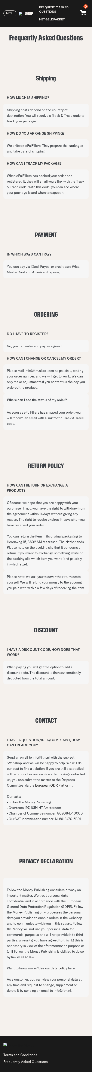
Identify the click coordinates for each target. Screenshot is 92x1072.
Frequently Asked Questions (53, 9)
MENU (9, 13)
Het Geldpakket (52, 19)
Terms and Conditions (20, 1055)
